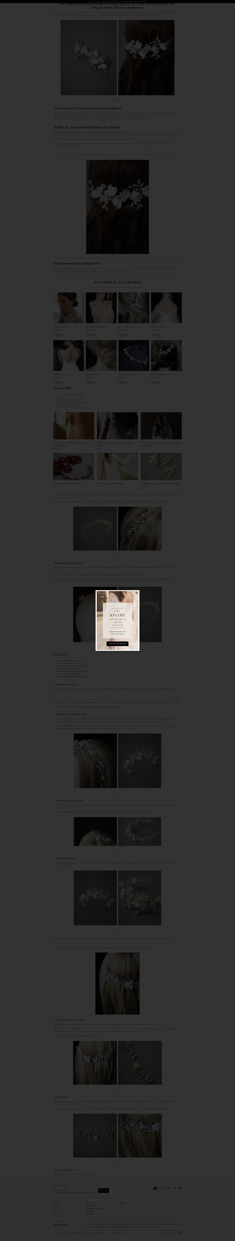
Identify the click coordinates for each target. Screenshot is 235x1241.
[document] (117, 620)
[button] (137, 592)
